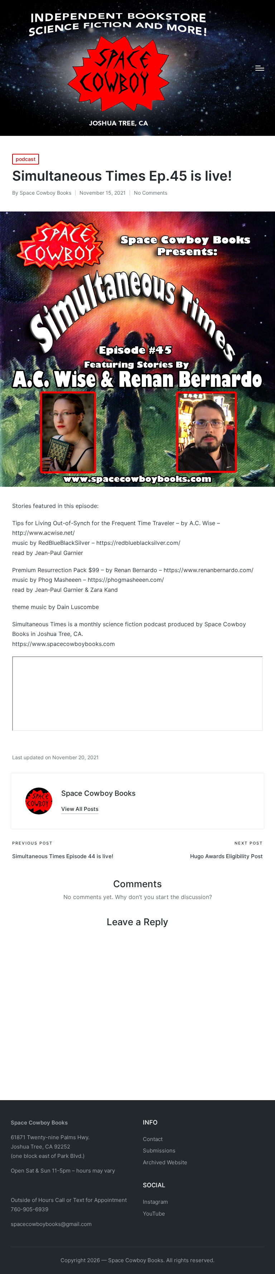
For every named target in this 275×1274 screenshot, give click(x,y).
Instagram (155, 1201)
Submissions (159, 1150)
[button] (79, 809)
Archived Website (165, 1162)
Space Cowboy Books (98, 793)
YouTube (154, 1213)
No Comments (150, 193)
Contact (153, 1139)
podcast (25, 159)
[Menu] (259, 68)
